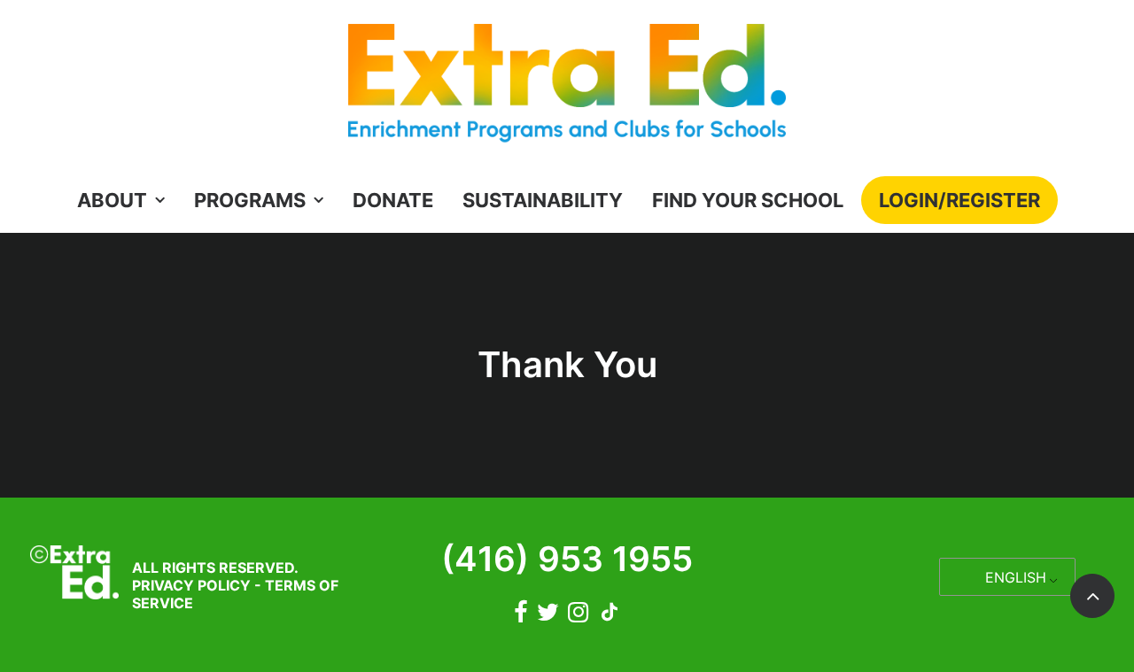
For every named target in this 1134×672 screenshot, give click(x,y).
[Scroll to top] (1092, 594)
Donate (393, 200)
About (112, 200)
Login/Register (959, 200)
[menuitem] (126, 200)
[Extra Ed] (567, 88)
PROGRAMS (250, 200)
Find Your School (747, 200)
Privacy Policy (191, 585)
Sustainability (542, 200)
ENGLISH (1015, 577)
